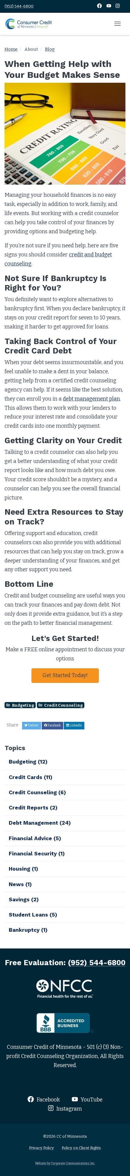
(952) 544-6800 (19, 6)
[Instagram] (118, 6)
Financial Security (37, 854)
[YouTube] (109, 6)
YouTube (91, 1100)
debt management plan (91, 399)
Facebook (47, 1100)
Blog (50, 49)
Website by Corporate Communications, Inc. (65, 1163)
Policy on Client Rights (81, 1148)
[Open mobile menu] (117, 24)
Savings (24, 899)
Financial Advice (35, 838)
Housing (23, 869)
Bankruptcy (28, 930)
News (20, 884)
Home (11, 49)
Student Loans (33, 915)
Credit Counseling (63, 705)
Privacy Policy (41, 1148)
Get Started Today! (65, 675)
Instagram (68, 1109)
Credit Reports (33, 808)
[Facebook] (100, 6)
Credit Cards (30, 777)
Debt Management (40, 823)
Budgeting (22, 705)
